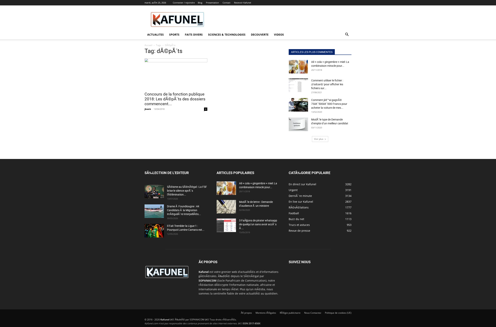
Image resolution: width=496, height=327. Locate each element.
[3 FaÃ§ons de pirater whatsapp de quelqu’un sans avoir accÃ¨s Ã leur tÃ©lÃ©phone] (226, 225)
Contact (226, 2)
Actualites (155, 34)
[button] (346, 35)
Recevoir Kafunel (242, 2)
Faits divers (194, 34)
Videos (279, 34)
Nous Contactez (312, 312)
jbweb (148, 109)
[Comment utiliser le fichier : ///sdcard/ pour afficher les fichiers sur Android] (298, 85)
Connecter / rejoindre (184, 2)
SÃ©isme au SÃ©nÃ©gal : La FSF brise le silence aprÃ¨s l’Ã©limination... (187, 190)
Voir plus (318, 139)
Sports (174, 34)
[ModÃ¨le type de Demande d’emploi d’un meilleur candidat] (298, 124)
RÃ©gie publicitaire (290, 312)
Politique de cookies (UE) (338, 312)
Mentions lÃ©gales (266, 312)
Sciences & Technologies (226, 34)
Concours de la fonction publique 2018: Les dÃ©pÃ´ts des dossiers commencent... (175, 99)
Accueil (148, 45)
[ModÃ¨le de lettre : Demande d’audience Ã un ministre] (226, 206)
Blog (200, 2)
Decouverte (260, 34)
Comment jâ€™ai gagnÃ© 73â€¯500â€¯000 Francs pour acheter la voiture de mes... (329, 103)
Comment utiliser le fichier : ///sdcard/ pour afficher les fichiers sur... (327, 84)
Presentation (212, 2)
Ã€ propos (246, 312)
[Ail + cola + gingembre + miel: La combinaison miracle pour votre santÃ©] (298, 66)
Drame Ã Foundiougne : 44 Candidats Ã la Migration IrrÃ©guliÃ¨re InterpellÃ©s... (184, 210)
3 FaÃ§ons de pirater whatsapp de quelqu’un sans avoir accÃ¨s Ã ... (258, 224)
